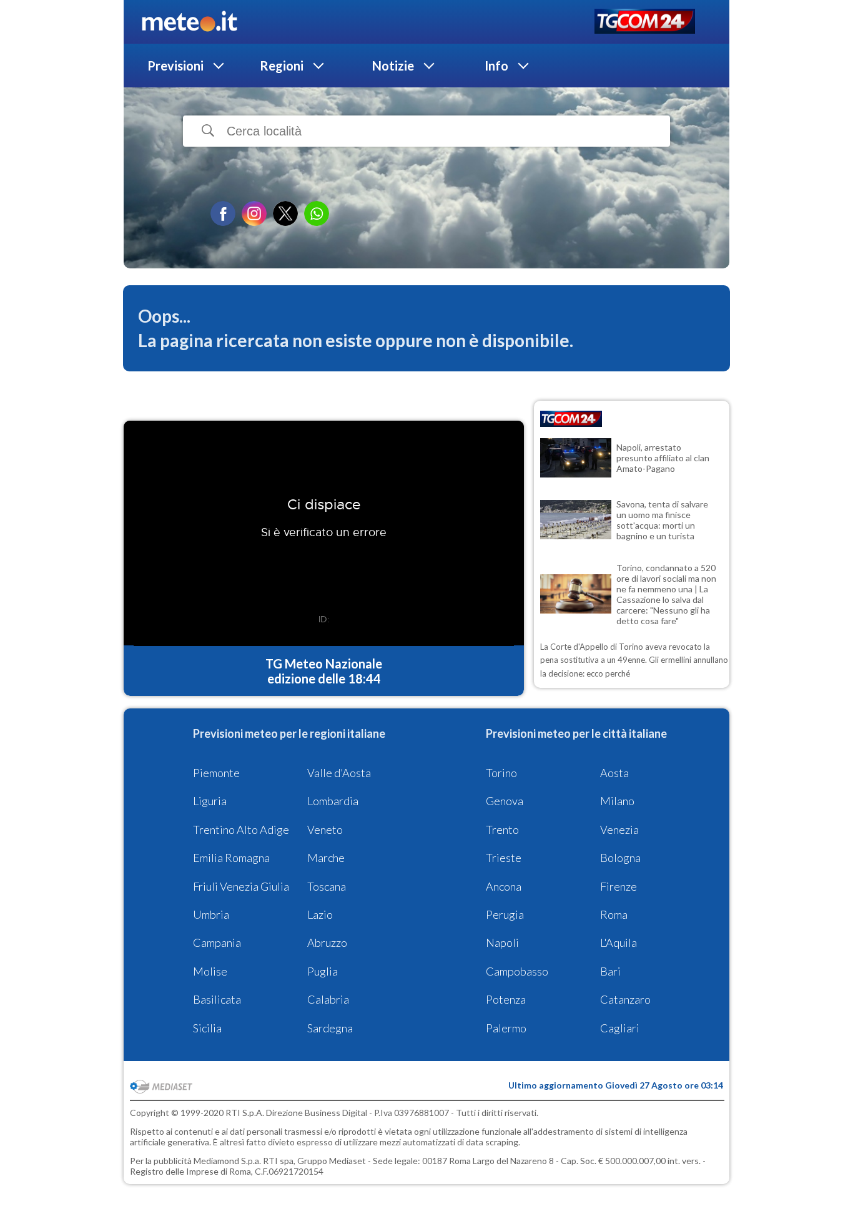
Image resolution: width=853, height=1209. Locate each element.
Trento (502, 829)
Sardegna (330, 1028)
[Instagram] (254, 213)
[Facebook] (222, 213)
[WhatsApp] (316, 213)
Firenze (618, 886)
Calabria (328, 999)
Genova (504, 801)
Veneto (325, 829)
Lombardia (332, 801)
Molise (210, 971)
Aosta (614, 773)
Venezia (619, 829)
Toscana (326, 886)
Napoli (502, 942)
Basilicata (217, 999)
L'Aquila (618, 942)
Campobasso (517, 971)
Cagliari (619, 1028)
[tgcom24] (644, 22)
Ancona (503, 886)
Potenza (506, 999)
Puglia (322, 971)
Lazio (320, 914)
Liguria (210, 801)
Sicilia (207, 1028)
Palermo (506, 1028)
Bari (610, 971)
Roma (614, 914)
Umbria (211, 914)
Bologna (620, 857)
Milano (617, 801)
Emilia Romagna (231, 857)
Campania (217, 942)
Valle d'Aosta (339, 773)
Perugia (505, 914)
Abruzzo (327, 942)
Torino (501, 773)
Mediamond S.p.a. (227, 1160)
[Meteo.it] (189, 22)
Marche (326, 857)
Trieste (503, 857)
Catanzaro (625, 999)
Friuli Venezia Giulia (241, 886)
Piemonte (216, 773)
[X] (285, 213)
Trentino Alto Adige (241, 829)
